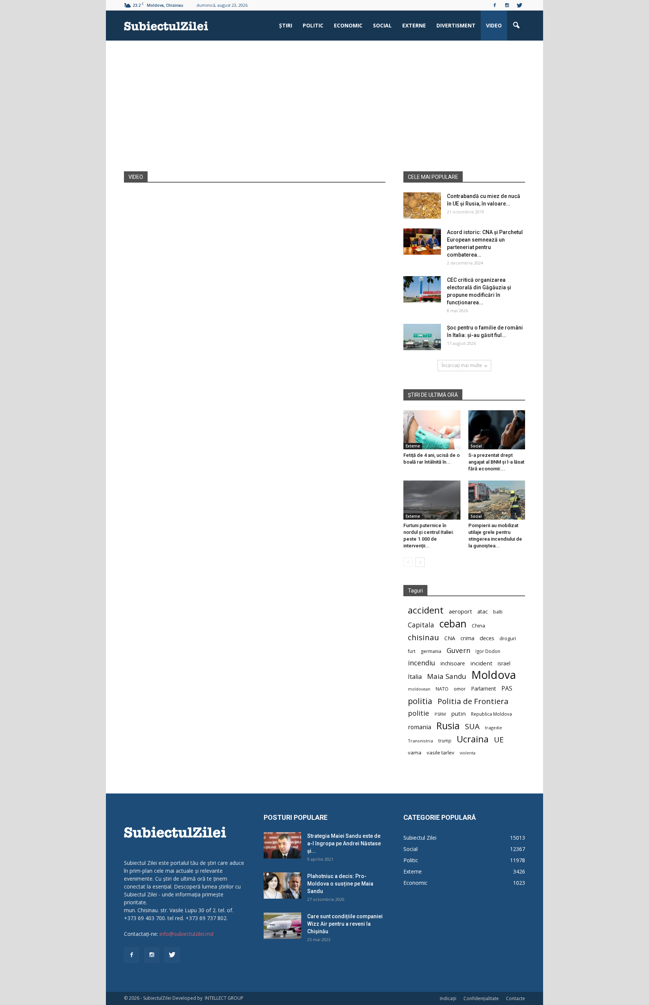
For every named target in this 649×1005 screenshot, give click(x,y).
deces (487, 638)
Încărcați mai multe (462, 365)
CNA (449, 638)
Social (382, 25)
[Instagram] (507, 5)
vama (414, 752)
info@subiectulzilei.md (186, 933)
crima (467, 638)
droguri (508, 638)
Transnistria (420, 741)
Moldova (493, 675)
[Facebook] (494, 5)
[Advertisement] (324, 115)
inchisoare (453, 663)
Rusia (448, 726)
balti (498, 612)
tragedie (493, 727)
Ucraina (473, 739)
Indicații (448, 998)
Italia (415, 677)
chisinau (423, 637)
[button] (516, 26)
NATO (442, 689)
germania (431, 651)
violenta (467, 753)
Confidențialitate (481, 998)
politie (418, 713)
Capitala (421, 625)
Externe (414, 25)
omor (460, 689)
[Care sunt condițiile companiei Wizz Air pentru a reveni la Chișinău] (282, 926)
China (478, 625)
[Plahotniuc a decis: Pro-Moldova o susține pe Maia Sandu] (282, 885)
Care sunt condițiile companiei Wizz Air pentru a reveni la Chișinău (345, 923)
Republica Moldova (491, 714)
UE (499, 740)
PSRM (440, 714)
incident (481, 663)
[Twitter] (519, 5)
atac (482, 611)
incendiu (421, 663)
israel (504, 663)
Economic (348, 25)
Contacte (515, 998)
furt (411, 651)
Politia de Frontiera (473, 701)
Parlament (483, 688)
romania (419, 727)
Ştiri (285, 25)
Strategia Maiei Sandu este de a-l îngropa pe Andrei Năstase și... (344, 843)
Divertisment (455, 25)
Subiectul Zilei (419, 837)
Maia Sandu (446, 676)
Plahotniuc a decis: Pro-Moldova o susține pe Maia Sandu (340, 883)
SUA (472, 726)
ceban (452, 623)
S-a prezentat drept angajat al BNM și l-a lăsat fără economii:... (496, 462)
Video (494, 25)
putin (458, 713)
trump (444, 741)
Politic (313, 25)
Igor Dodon (487, 651)
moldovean (419, 689)
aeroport (460, 611)
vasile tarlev (440, 752)
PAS (506, 688)
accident (426, 610)
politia (420, 701)
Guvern (458, 650)
